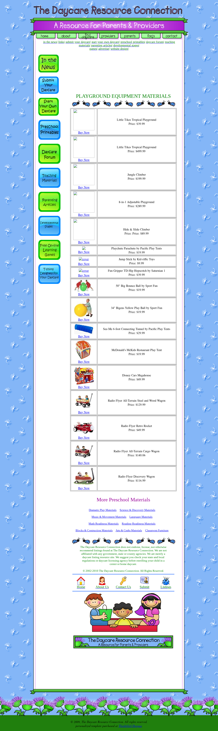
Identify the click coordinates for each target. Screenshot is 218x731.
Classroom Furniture (157, 530)
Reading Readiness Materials (138, 523)
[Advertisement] (51, 356)
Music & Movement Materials (109, 516)
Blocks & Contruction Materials (94, 530)
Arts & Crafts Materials (129, 530)
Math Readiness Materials (104, 523)
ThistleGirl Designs (130, 726)
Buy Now (84, 132)
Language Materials (140, 516)
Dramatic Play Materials (102, 510)
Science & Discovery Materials (137, 510)
